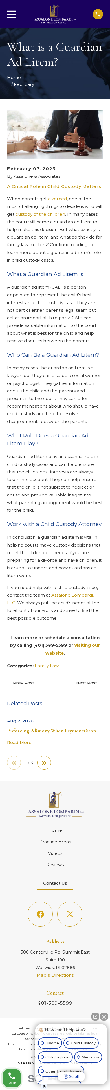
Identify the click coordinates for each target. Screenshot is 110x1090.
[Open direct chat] (95, 1017)
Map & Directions (55, 975)
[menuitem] (26, 1063)
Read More (19, 742)
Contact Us (55, 883)
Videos (55, 853)
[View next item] (44, 763)
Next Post (86, 683)
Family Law (47, 665)
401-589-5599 (55, 1003)
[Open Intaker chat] (44, 1086)
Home (55, 830)
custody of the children (40, 214)
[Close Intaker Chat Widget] (104, 1017)
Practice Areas (55, 841)
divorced (57, 198)
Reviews (55, 864)
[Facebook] (40, 914)
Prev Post (23, 683)
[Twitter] (69, 914)
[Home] (54, 14)
